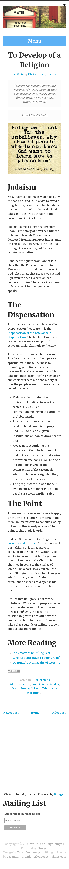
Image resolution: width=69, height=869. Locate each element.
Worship (33, 692)
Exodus (54, 684)
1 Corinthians (41, 680)
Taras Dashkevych (29, 852)
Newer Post (11, 712)
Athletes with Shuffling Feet (31, 653)
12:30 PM (18, 74)
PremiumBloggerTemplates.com (44, 856)
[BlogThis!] (12, 671)
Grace (15, 688)
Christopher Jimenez (42, 74)
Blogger (59, 794)
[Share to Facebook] (18, 671)
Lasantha (13, 856)
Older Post (59, 712)
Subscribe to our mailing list (22, 813)
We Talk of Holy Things (46, 844)
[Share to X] (15, 671)
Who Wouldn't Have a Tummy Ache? (37, 657)
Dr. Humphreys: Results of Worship (36, 662)
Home (35, 712)
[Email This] (9, 671)
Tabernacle (49, 688)
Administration (19, 684)
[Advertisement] (34, 758)
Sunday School (30, 688)
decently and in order (22, 543)
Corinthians (39, 684)
